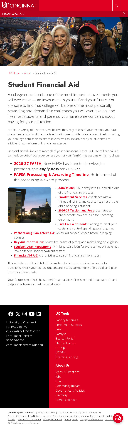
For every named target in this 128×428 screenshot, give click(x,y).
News (59, 381)
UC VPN (61, 352)
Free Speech (71, 419)
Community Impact (68, 386)
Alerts (11, 416)
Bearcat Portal (65, 338)
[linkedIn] (39, 314)
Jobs (58, 376)
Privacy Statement (52, 419)
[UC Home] (19, 5)
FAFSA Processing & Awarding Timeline (51, 174)
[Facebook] (10, 314)
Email (59, 329)
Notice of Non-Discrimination (58, 416)
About (27, 73)
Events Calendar (66, 400)
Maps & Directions (68, 372)
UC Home (14, 73)
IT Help (60, 348)
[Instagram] (24, 314)
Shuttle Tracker (66, 343)
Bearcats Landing (67, 357)
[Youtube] (31, 314)
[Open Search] (116, 5)
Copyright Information (91, 419)
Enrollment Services (69, 325)
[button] (118, 418)
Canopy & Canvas (67, 320)
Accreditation (112, 419)
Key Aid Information (28, 242)
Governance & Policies (70, 390)
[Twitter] (17, 314)
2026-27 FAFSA (27, 163)
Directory (62, 395)
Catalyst (61, 334)
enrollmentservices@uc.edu (24, 345)
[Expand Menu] (124, 14)
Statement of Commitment (90, 416)
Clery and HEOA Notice (28, 416)
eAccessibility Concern (29, 419)
